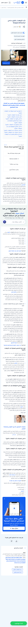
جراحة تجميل (3, 7)
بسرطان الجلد (12, 475)
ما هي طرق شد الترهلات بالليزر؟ (13, 119)
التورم (21, 407)
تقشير (15, 363)
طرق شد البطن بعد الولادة (15, 480)
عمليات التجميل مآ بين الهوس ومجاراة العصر (14, 428)
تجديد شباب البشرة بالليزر (16, 32)
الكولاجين (23, 185)
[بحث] (9, 2)
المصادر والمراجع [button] (18, 548)
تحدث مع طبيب (6, 63)
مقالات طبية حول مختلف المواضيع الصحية (15, 7)
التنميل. (22, 491)
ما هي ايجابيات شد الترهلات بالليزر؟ (12, 130)
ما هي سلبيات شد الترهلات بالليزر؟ (12, 132)
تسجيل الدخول (4, 2)
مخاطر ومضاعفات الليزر (19, 39)
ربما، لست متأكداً (14, 164)
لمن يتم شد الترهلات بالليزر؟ (14, 117)
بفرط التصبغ (14, 342)
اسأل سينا (15, 528)
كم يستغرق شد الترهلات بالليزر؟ (13, 124)
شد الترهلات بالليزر (17, 569)
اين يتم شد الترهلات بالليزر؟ (14, 115)
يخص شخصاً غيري (14, 169)
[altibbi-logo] (18, 3)
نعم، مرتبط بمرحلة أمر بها (14, 153)
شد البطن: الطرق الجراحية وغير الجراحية (12, 345)
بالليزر (9, 232)
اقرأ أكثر (14, 434)
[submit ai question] (4, 221)
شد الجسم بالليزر (17, 572)
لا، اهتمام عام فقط (14, 159)
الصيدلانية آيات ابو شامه (16, 43)
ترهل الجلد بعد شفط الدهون (14, 251)
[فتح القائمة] (25, 2)
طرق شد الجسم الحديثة (19, 36)
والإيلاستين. (13, 292)
